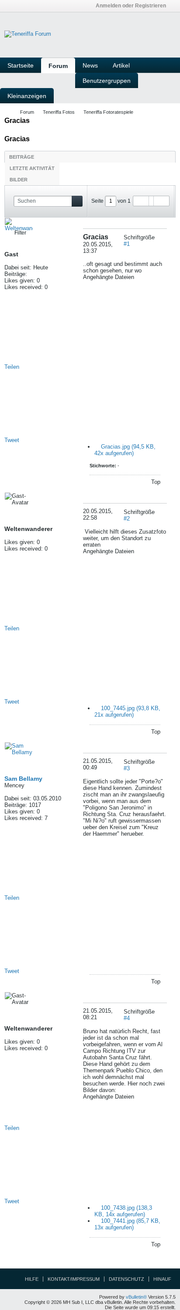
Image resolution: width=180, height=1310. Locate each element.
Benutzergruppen (107, 80)
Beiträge (21, 157)
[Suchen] (77, 201)
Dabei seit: (17, 267)
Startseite (20, 65)
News (90, 65)
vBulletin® (136, 1297)
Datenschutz (126, 1279)
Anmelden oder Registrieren (131, 6)
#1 (127, 244)
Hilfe (31, 1279)
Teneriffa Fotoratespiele (108, 112)
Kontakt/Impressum (74, 1279)
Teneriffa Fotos (59, 112)
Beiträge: (15, 274)
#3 (127, 768)
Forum (58, 65)
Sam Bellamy (23, 778)
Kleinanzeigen (26, 95)
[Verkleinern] (164, 237)
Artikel (121, 65)
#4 (127, 1018)
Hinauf (162, 1279)
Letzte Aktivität (32, 168)
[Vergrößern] (158, 237)
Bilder (19, 179)
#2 (127, 518)
